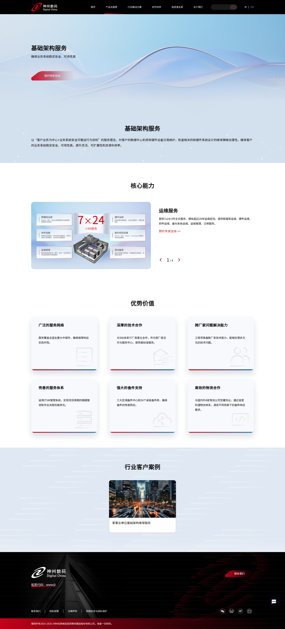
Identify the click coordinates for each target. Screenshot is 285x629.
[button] (161, 260)
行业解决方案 (135, 7)
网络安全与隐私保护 (96, 611)
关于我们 (198, 7)
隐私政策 (54, 611)
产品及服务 (111, 7)
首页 (93, 7)
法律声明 (72, 611)
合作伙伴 (156, 7)
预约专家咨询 (52, 75)
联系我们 (239, 573)
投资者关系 (177, 7)
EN (252, 7)
